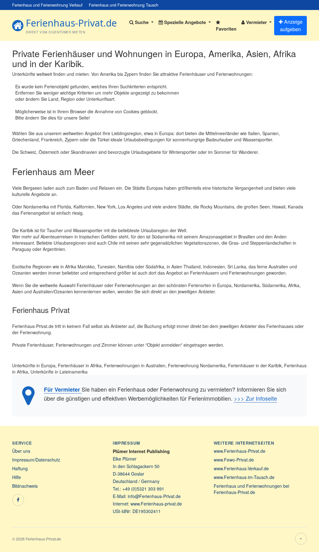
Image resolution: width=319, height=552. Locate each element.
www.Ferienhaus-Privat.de (239, 451)
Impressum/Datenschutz (36, 460)
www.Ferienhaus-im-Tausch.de (244, 477)
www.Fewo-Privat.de (234, 460)
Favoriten (226, 28)
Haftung (20, 468)
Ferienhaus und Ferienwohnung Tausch (123, 5)
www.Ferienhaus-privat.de (156, 504)
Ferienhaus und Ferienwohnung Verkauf (47, 5)
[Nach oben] (301, 539)
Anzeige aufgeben (291, 25)
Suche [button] (142, 22)
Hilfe (16, 477)
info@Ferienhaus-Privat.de (154, 496)
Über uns (21, 451)
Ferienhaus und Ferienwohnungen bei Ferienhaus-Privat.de (251, 489)
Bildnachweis (25, 486)
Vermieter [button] (256, 22)
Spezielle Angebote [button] (185, 22)
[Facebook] (18, 500)
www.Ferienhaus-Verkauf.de (241, 468)
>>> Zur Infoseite (255, 398)
